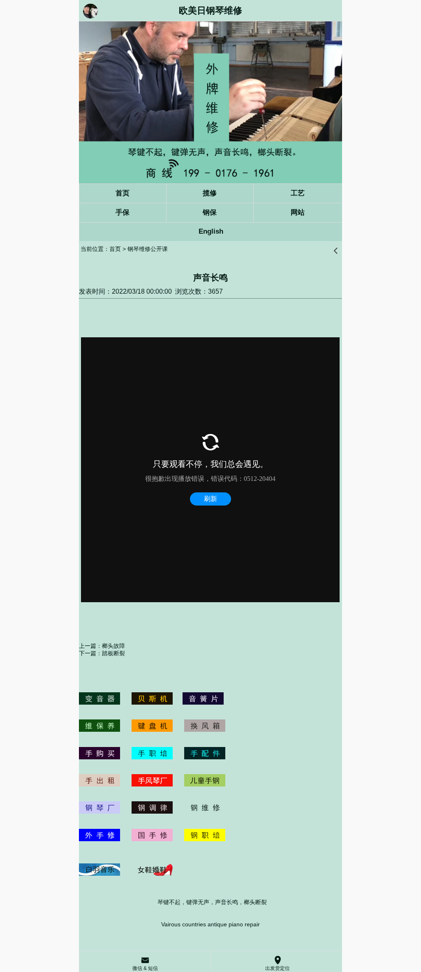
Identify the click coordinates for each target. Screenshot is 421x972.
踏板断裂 (113, 653)
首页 (115, 249)
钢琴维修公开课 (147, 249)
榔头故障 (113, 646)
